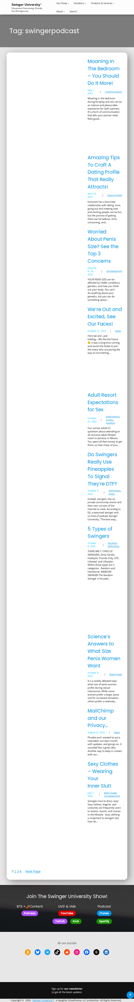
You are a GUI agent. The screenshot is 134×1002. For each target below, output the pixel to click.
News (118, 330)
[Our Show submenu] (68, 3)
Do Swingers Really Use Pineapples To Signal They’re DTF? (102, 469)
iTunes (104, 913)
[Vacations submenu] (85, 3)
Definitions (114, 490)
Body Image (115, 674)
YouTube (67, 913)
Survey (109, 419)
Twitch (60, 921)
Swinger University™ (43, 1000)
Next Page (32, 871)
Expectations (113, 416)
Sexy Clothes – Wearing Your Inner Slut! (103, 775)
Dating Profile (114, 195)
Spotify (104, 921)
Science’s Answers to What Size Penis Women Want (104, 651)
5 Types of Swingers (100, 533)
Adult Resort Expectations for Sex (103, 402)
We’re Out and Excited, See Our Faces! (105, 316)
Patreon (29, 913)
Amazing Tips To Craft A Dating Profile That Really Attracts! (104, 172)
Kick (76, 921)
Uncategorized (114, 271)
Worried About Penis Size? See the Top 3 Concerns (103, 246)
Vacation (110, 423)
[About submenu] (64, 11)
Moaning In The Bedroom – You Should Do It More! (104, 72)
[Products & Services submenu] (113, 3)
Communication (113, 91)
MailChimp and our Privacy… (101, 718)
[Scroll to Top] (130, 995)
